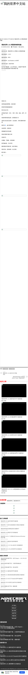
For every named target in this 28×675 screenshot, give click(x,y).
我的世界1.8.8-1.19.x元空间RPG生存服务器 (11, 549)
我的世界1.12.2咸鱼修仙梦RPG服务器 (12, 453)
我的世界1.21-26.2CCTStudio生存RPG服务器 (11, 578)
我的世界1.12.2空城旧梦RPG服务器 (12, 417)
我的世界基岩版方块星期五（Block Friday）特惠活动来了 (18, 377)
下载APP (22, 672)
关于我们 (14, 605)
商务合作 (14, 608)
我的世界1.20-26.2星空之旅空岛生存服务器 (11, 582)
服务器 (6, 39)
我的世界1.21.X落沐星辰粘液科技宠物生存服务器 (12, 574)
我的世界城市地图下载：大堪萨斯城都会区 (11, 563)
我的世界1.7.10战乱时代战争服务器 (9, 541)
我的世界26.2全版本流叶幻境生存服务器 (13, 471)
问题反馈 (14, 615)
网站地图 (14, 618)
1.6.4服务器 (6, 368)
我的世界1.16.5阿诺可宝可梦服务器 (9, 532)
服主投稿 (14, 610)
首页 (2, 39)
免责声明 (14, 613)
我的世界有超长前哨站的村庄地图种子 (10, 528)
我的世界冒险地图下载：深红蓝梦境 (9, 567)
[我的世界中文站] (14, 3)
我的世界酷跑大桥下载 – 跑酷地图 (9, 586)
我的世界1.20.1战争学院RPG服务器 (9, 521)
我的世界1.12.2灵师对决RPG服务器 (12, 435)
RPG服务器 (11, 39)
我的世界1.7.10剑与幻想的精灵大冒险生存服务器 (12, 525)
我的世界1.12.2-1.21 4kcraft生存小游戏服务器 (12, 545)
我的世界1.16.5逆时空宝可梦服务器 (10, 373)
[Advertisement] (14, 23)
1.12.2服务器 (12, 368)
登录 (19, 500)
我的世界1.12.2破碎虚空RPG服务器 (12, 399)
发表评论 (22, 46)
